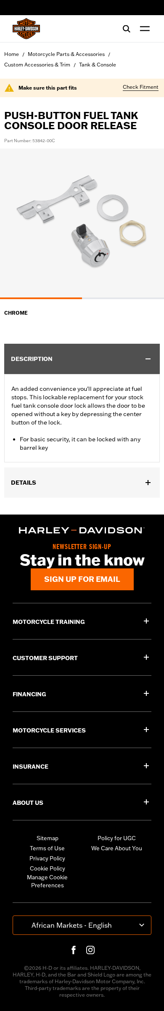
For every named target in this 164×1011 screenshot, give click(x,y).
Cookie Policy (47, 868)
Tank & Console (97, 64)
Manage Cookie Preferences (47, 881)
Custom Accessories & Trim (37, 64)
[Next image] (147, 223)
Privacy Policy (47, 858)
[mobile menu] (143, 28)
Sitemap (47, 838)
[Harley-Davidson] (82, 530)
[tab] (41, 298)
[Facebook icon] (74, 950)
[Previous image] (16, 223)
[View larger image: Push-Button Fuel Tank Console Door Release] (82, 223)
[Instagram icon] (90, 950)
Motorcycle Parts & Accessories (66, 54)
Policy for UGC (117, 838)
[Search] (127, 28)
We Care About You (116, 848)
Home (11, 54)
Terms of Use (47, 848)
